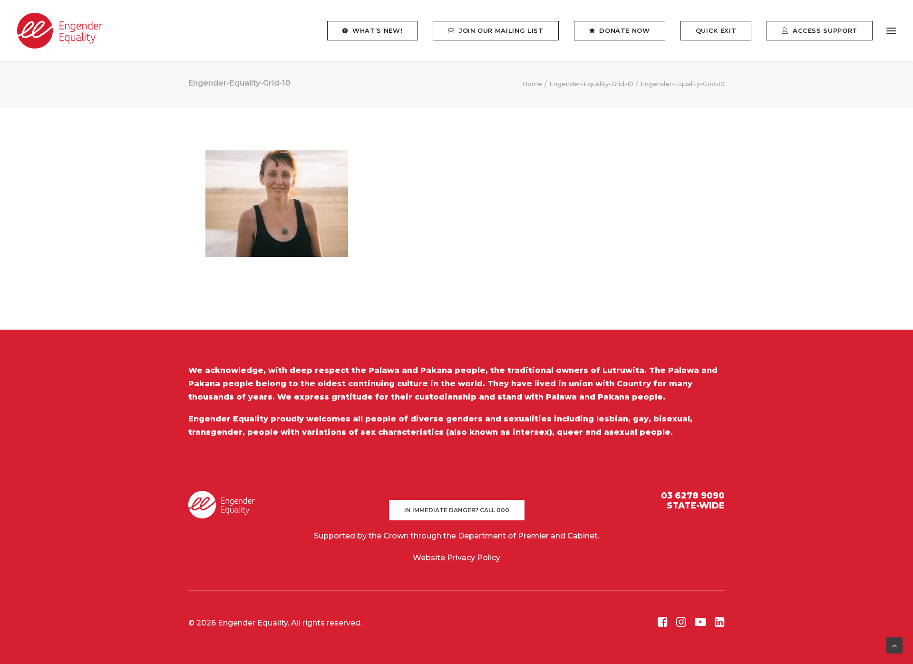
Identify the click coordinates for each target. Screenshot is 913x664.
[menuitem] (375, 30)
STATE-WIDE (696, 505)
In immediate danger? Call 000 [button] (456, 510)
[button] (891, 30)
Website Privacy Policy (456, 557)
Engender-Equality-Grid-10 (591, 84)
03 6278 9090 (693, 495)
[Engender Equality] (60, 31)
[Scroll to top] (894, 644)
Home (532, 84)
